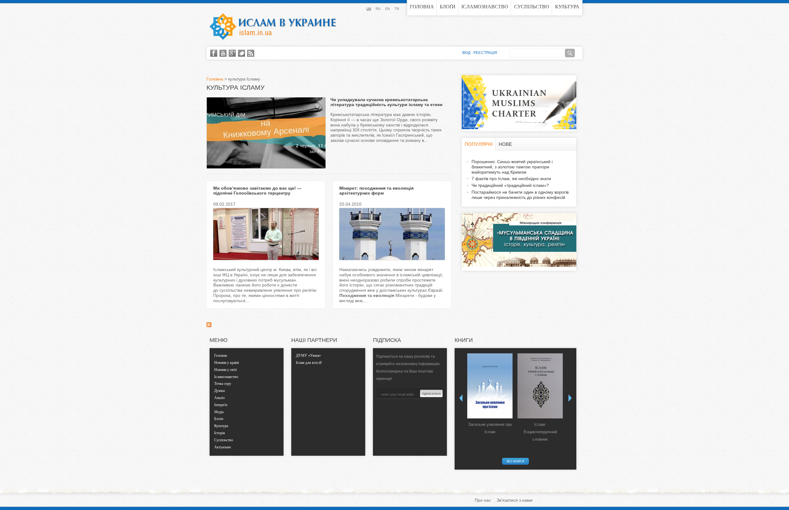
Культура (567, 6)
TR (396, 8)
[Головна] (273, 26)
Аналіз (219, 398)
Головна (422, 6)
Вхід (466, 53)
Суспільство (531, 6)
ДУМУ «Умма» (308, 355)
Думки (219, 391)
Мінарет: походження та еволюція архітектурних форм (376, 191)
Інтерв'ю (220, 405)
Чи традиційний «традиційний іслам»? (510, 185)
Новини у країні (226, 362)
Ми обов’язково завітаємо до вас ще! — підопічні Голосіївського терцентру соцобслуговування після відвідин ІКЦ (257, 193)
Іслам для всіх (307, 362)
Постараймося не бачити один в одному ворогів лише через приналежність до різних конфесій (520, 195)
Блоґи (448, 6)
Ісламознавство (484, 6)
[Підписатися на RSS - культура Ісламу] (208, 325)
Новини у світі (225, 370)
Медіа (218, 412)
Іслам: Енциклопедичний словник (540, 432)
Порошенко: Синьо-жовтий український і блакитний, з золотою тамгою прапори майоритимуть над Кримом (512, 167)
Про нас (483, 500)
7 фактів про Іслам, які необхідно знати (511, 178)
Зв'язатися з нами (515, 500)
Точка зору (222, 383)
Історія (219, 433)
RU (378, 8)
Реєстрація (485, 53)
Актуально (222, 447)
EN (387, 8)
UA (368, 8)
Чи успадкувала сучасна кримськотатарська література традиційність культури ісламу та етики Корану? (386, 105)
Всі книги (515, 461)
